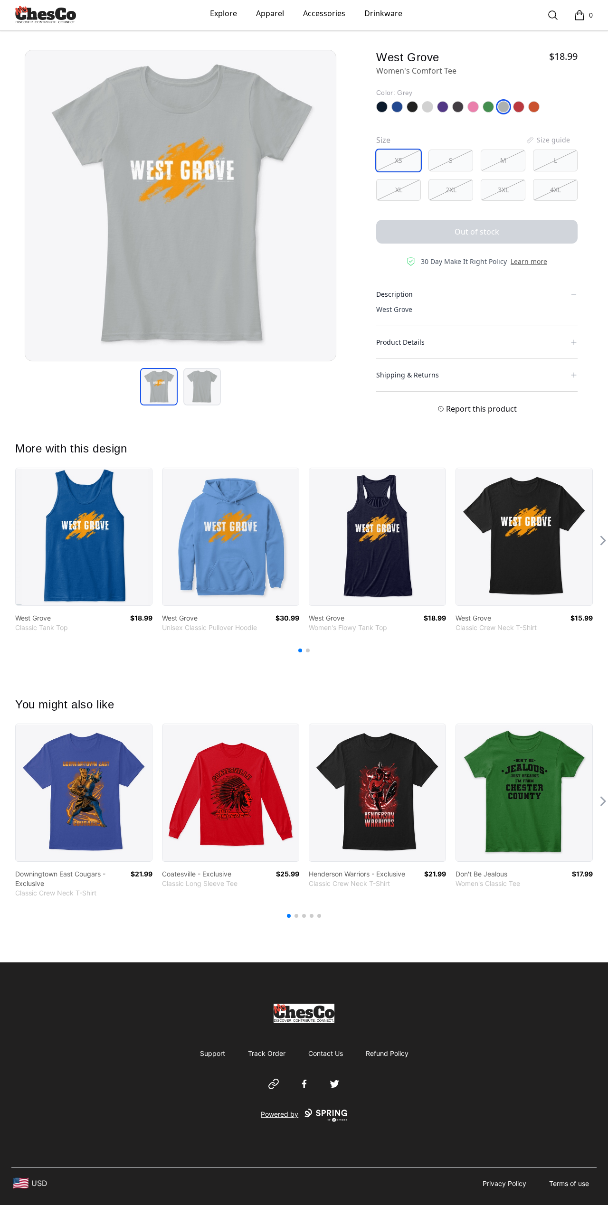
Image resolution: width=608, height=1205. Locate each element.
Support (212, 1053)
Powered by (279, 1114)
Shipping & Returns (407, 374)
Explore (223, 13)
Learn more (529, 261)
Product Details (400, 342)
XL (398, 189)
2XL (451, 189)
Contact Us (325, 1053)
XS (398, 160)
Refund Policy (387, 1053)
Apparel (270, 13)
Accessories (324, 13)
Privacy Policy (504, 1183)
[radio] (398, 160)
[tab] (159, 387)
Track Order (266, 1053)
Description (394, 294)
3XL (503, 189)
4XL (555, 189)
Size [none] (383, 140)
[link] (84, 536)
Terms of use (569, 1183)
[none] (547, 140)
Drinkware (383, 13)
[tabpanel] (180, 205)
